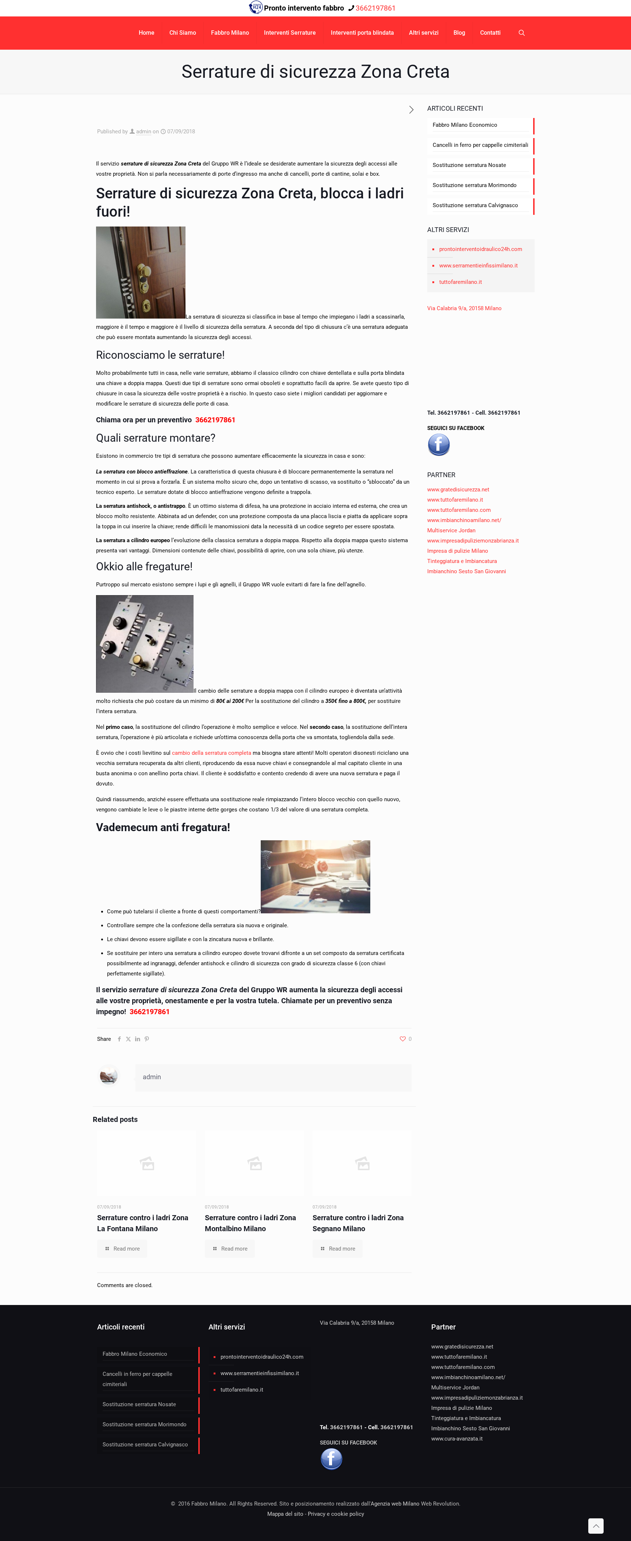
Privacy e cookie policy (336, 1514)
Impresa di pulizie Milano (457, 551)
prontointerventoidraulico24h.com (480, 249)
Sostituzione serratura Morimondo (475, 185)
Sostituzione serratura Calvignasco (475, 205)
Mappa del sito (285, 1514)
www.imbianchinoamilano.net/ (464, 520)
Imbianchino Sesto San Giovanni (466, 571)
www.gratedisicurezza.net (458, 489)
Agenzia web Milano (395, 1503)
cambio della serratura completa (211, 753)
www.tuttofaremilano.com (459, 510)
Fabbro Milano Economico (465, 125)
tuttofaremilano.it (460, 282)
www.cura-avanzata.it (457, 1438)
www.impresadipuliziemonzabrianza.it (473, 540)
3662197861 (376, 8)
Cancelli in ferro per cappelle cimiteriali (480, 145)
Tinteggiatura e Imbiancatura (462, 561)
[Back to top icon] (596, 1526)
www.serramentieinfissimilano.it (478, 265)
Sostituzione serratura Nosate (469, 165)
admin (143, 131)
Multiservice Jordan (451, 530)
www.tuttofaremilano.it (455, 499)
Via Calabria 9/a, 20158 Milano (464, 308)
